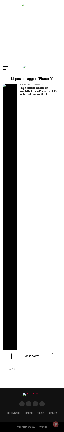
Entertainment (14, 413)
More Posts (32, 356)
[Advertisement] (32, 32)
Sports (40, 413)
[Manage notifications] (55, 424)
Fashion (29, 413)
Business (53, 413)
